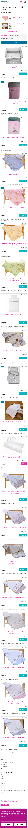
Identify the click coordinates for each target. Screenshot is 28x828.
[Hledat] (17, 1)
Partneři (2, 780)
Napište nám (3, 778)
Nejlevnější (11, 35)
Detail (23, 463)
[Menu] (24, 1)
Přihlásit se (5, 804)
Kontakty (3, 783)
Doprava (2, 782)
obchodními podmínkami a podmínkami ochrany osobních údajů (12, 800)
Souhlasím (20, 824)
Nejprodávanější (4, 38)
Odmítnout (7, 824)
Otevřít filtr (14, 42)
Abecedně (12, 38)
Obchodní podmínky (5, 774)
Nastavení (13, 820)
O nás (2, 776)
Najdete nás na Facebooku (8, 769)
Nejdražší (17, 35)
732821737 (5, 764)
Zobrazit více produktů (13, 31)
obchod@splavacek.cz (8, 762)
